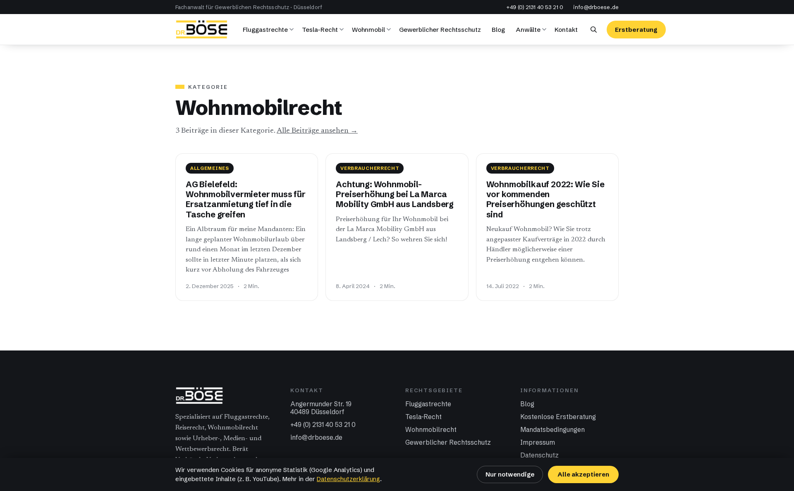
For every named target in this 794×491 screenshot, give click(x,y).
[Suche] (593, 29)
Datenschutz (539, 455)
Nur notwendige (509, 474)
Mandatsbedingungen (552, 430)
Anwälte (528, 29)
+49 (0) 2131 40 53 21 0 (534, 7)
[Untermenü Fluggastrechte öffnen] (292, 29)
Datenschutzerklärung (348, 479)
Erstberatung (636, 29)
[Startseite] (201, 29)
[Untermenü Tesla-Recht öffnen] (343, 29)
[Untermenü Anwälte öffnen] (545, 29)
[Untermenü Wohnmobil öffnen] (390, 29)
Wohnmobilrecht (431, 430)
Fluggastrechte (265, 29)
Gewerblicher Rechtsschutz (440, 29)
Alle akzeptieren (583, 474)
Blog (498, 29)
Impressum (537, 442)
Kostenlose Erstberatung (558, 417)
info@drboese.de (596, 7)
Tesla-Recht (320, 29)
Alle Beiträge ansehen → (317, 131)
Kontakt (566, 29)
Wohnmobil (368, 29)
